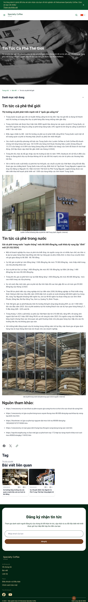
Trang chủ (5, 90)
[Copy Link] (17, 446)
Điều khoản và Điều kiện (11, 582)
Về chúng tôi (7, 567)
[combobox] (83, 15)
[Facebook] (4, 594)
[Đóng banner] (83, 5)
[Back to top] (74, 598)
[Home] (15, 15)
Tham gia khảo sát (10, 7)
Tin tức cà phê (7, 461)
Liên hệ (5, 574)
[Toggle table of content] (83, 97)
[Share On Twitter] (10, 446)
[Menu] (4, 15)
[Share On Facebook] (4, 446)
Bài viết (14, 90)
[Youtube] (10, 594)
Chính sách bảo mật (9, 585)
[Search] (76, 15)
